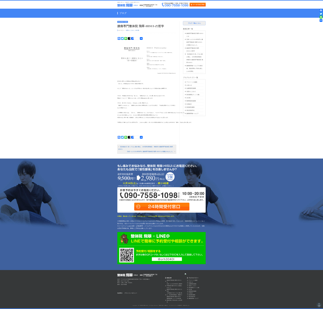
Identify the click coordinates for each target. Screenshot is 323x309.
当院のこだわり (130, 30)
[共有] (321, 20)
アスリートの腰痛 (191, 82)
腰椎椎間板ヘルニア (192, 113)
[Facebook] (321, 10)
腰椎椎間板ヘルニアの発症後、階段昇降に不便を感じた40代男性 (194, 68)
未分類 (137, 30)
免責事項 (119, 293)
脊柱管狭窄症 (190, 110)
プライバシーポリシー (130, 293)
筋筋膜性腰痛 (190, 107)
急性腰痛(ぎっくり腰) (193, 94)
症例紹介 (189, 104)
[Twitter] (321, 13)
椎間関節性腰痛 (191, 101)
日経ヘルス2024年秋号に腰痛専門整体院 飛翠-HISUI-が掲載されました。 (150, 151)
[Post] (129, 38)
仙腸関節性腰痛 (191, 88)
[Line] (321, 17)
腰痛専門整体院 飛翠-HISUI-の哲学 (193, 49)
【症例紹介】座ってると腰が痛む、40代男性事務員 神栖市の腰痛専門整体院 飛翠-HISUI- (194, 58)
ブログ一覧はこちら (194, 23)
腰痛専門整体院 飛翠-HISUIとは (194, 35)
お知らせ (189, 85)
